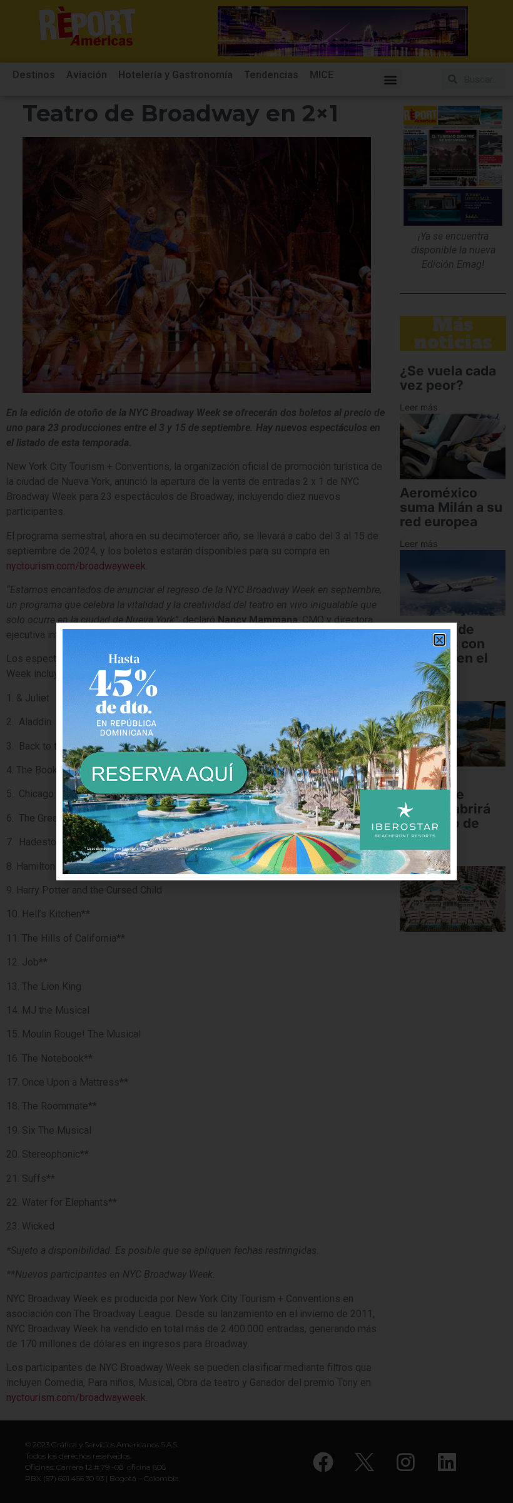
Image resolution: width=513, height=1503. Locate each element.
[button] (439, 640)
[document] (256, 751)
